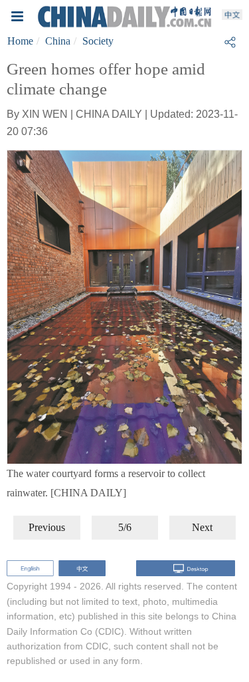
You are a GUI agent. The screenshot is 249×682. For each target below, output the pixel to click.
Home (20, 41)
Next (202, 527)
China (57, 41)
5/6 (124, 527)
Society (98, 41)
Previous (47, 527)
